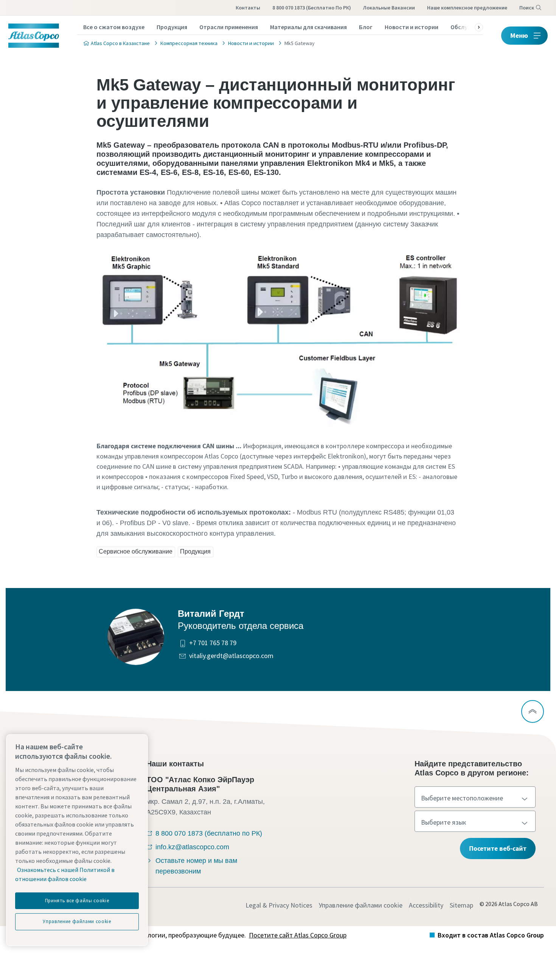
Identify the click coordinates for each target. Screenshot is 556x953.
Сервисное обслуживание (135, 551)
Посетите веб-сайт (497, 848)
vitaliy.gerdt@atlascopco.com (231, 655)
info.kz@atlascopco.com (192, 847)
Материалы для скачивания (308, 27)
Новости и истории (411, 27)
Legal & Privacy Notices (278, 905)
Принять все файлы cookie (77, 900)
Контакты (248, 7)
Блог (366, 27)
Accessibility (426, 905)
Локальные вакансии (389, 7)
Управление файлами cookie (360, 905)
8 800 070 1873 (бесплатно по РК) (311, 7)
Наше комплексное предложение (467, 7)
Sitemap (461, 905)
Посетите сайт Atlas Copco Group (297, 935)
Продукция (172, 27)
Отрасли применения (228, 27)
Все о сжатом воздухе (113, 27)
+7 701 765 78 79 (212, 642)
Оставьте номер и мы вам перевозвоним (196, 866)
